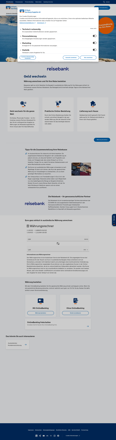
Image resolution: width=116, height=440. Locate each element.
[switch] (94, 36)
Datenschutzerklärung (27, 23)
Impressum (40, 23)
